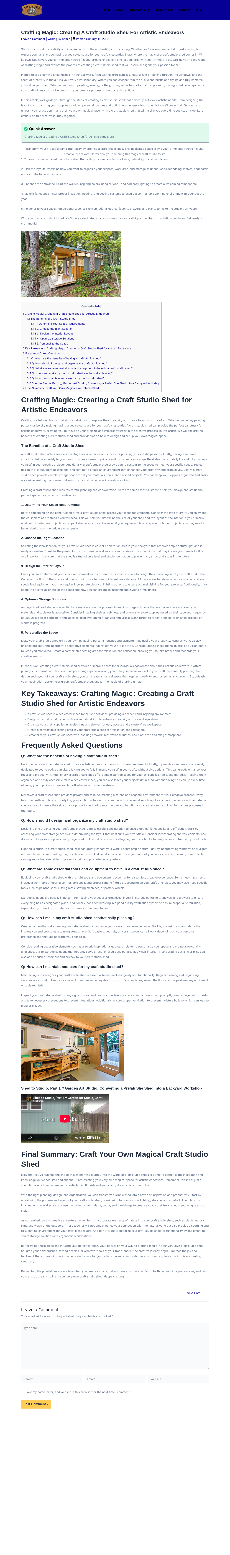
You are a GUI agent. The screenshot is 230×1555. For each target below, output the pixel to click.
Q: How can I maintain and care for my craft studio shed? (66, 378)
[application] (204, 10)
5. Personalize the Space (49, 343)
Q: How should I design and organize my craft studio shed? (67, 363)
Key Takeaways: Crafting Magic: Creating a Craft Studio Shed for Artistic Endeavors (77, 348)
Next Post (195, 1293)
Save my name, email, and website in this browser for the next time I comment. (78, 1392)
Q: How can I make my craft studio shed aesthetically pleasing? (70, 373)
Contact (184, 10)
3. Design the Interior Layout (52, 333)
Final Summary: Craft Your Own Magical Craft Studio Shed (61, 388)
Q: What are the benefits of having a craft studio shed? (64, 358)
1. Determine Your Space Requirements (58, 323)
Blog (199, 10)
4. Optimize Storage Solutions (52, 338)
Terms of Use (165, 10)
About (120, 10)
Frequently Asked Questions (42, 353)
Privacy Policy (140, 10)
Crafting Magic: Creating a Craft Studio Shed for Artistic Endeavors (66, 313)
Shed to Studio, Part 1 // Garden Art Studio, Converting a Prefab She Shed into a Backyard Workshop (93, 383)
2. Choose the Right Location (52, 328)
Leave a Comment (33, 39)
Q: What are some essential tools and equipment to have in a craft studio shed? (80, 368)
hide (97, 306)
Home (107, 10)
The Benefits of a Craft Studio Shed (51, 318)
